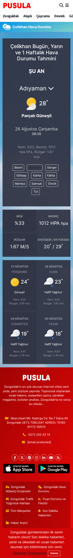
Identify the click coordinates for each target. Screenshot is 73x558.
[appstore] (19, 469)
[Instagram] (36, 457)
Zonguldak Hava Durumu (52, 489)
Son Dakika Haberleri (48, 513)
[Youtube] (51, 457)
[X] (22, 457)
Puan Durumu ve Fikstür (52, 501)
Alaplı (27, 16)
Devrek (59, 16)
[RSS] (58, 457)
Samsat (37, 183)
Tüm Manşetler (20, 511)
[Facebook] (15, 457)
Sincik (52, 183)
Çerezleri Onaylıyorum (30, 553)
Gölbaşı (21, 175)
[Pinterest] (29, 457)
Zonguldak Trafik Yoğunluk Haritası (19, 501)
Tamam (54, 553)
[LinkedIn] (43, 457)
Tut (35, 191)
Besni (18, 167)
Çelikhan (35, 167)
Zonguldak (11, 16)
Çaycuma (43, 16)
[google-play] (54, 469)
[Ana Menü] (67, 5)
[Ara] (61, 5)
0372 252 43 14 (39, 434)
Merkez (20, 183)
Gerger (52, 167)
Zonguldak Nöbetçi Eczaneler (18, 489)
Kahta (37, 175)
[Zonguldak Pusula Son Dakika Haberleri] (17, 5)
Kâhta (51, 175)
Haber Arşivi (19, 523)
